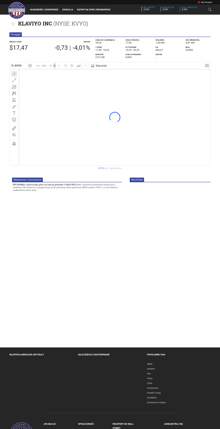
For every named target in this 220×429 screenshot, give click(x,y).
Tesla (149, 383)
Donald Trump (154, 392)
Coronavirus (152, 388)
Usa (149, 373)
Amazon (151, 368)
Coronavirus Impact (156, 402)
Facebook (152, 397)
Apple (149, 364)
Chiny (149, 378)
